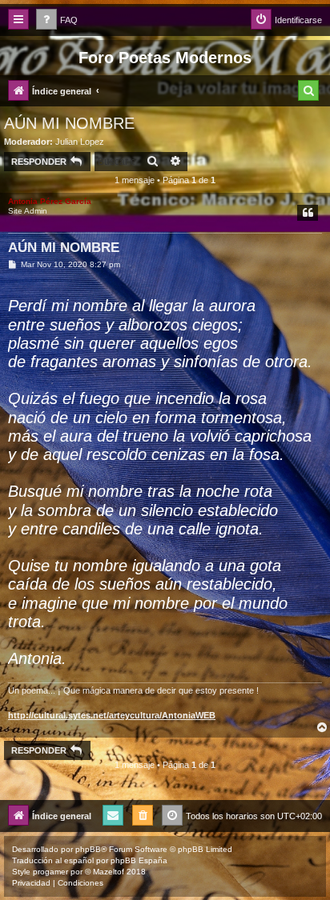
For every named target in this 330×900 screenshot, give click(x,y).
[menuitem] (57, 20)
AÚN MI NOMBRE (69, 123)
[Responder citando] (307, 213)
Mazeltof (108, 871)
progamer (50, 871)
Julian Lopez (79, 141)
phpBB (88, 849)
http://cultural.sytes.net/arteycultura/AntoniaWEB (111, 715)
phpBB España (139, 860)
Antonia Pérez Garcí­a (49, 201)
